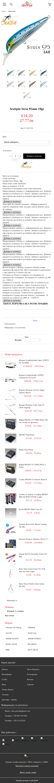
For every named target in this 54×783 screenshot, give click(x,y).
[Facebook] (5, 726)
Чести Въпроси (33, 669)
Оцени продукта (9, 324)
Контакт (30, 679)
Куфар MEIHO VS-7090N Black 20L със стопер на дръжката (33, 421)
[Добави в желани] (48, 149)
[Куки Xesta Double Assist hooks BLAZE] (10, 588)
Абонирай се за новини (15, 611)
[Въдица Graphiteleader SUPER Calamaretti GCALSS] (10, 379)
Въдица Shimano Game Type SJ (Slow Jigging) (31, 406)
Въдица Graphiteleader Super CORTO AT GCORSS (34, 361)
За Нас (4, 679)
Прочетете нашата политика (27, 766)
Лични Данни (7, 690)
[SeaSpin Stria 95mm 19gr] (27, 66)
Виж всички (9, 616)
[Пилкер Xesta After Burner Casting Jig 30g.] (10, 528)
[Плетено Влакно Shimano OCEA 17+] (10, 543)
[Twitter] (10, 726)
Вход (4, 684)
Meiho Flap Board (26, 450)
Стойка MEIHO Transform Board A (33, 479)
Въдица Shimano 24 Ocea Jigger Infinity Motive (31, 391)
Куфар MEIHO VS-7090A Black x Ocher (32, 466)
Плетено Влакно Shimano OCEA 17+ (34, 539)
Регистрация (32, 674)
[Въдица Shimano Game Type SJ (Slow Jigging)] (10, 409)
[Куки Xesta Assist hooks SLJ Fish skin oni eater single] (10, 573)
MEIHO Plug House (27, 435)
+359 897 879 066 (20, 716)
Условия (5, 695)
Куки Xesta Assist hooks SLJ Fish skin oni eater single (32, 570)
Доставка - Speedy (9, 700)
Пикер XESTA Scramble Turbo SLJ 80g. (33, 555)
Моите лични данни (28, 772)
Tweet (35, 321)
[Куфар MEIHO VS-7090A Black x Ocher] (10, 469)
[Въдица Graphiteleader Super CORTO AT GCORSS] (10, 364)
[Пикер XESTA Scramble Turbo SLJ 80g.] (10, 558)
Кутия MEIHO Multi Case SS (30, 509)
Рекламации (7, 674)
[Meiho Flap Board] (10, 454)
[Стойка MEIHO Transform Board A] (10, 484)
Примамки (11, 11)
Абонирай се (12, 600)
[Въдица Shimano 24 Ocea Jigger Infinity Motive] (10, 394)
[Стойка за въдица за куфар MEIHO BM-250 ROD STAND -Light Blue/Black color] (10, 499)
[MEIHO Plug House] (10, 439)
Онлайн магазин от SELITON (27, 780)
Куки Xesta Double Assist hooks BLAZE (31, 585)
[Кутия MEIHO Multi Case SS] (10, 514)
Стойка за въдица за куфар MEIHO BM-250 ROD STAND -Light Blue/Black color (33, 495)
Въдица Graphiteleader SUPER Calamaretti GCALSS (31, 376)
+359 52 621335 (19, 721)
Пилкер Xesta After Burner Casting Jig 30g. (33, 525)
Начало (4, 11)
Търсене (30, 684)
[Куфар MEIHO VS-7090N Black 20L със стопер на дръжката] (10, 424)
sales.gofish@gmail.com (20, 711)
